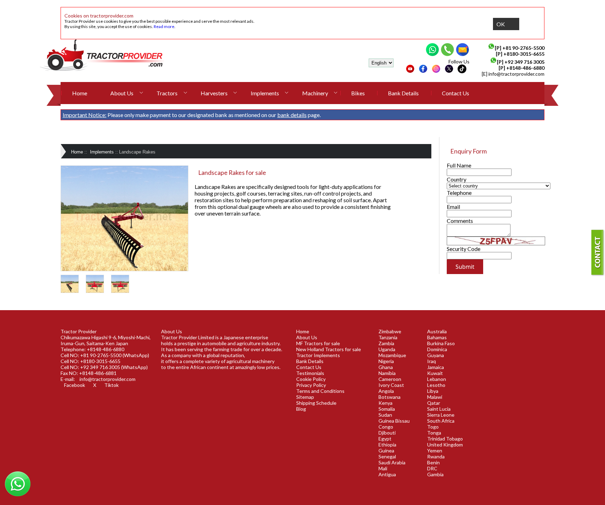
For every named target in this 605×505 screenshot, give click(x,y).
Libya (432, 391)
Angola (386, 391)
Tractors (167, 93)
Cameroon (389, 379)
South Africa (440, 421)
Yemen (434, 450)
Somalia (386, 409)
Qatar (433, 403)
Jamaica (435, 367)
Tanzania (387, 337)
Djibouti (387, 433)
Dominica (437, 349)
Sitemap (305, 397)
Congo (385, 427)
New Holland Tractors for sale (328, 349)
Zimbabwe (389, 331)
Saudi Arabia (391, 462)
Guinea (386, 450)
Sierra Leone (440, 415)
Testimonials (310, 373)
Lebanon (436, 379)
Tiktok (111, 385)
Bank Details (403, 93)
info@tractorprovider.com (516, 74)
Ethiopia (387, 445)
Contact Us (455, 93)
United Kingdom (445, 445)
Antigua (387, 474)
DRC (432, 468)
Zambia (386, 343)
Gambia (435, 474)
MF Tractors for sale (318, 343)
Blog (301, 409)
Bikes (358, 93)
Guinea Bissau (394, 421)
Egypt (384, 439)
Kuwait (435, 373)
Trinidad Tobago (445, 439)
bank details (292, 114)
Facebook (74, 385)
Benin (433, 462)
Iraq (431, 361)
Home (79, 93)
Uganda (386, 349)
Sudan (385, 415)
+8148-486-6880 (525, 68)
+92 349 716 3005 (524, 62)
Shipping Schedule (316, 403)
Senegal (387, 456)
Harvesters (214, 93)
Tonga (434, 433)
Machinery (315, 93)
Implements (265, 93)
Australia (437, 331)
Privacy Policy (311, 385)
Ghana (385, 367)
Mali (382, 468)
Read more (164, 26)
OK (500, 24)
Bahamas (437, 337)
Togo (433, 427)
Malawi (434, 397)
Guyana (435, 355)
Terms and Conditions (320, 391)
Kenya (385, 403)
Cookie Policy (311, 379)
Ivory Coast (391, 385)
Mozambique (392, 355)
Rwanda (436, 456)
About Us (121, 93)
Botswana (389, 397)
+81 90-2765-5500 (523, 48)
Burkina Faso (441, 343)
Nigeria (386, 361)
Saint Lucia (439, 409)
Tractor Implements (318, 355)
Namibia (387, 373)
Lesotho (436, 385)
